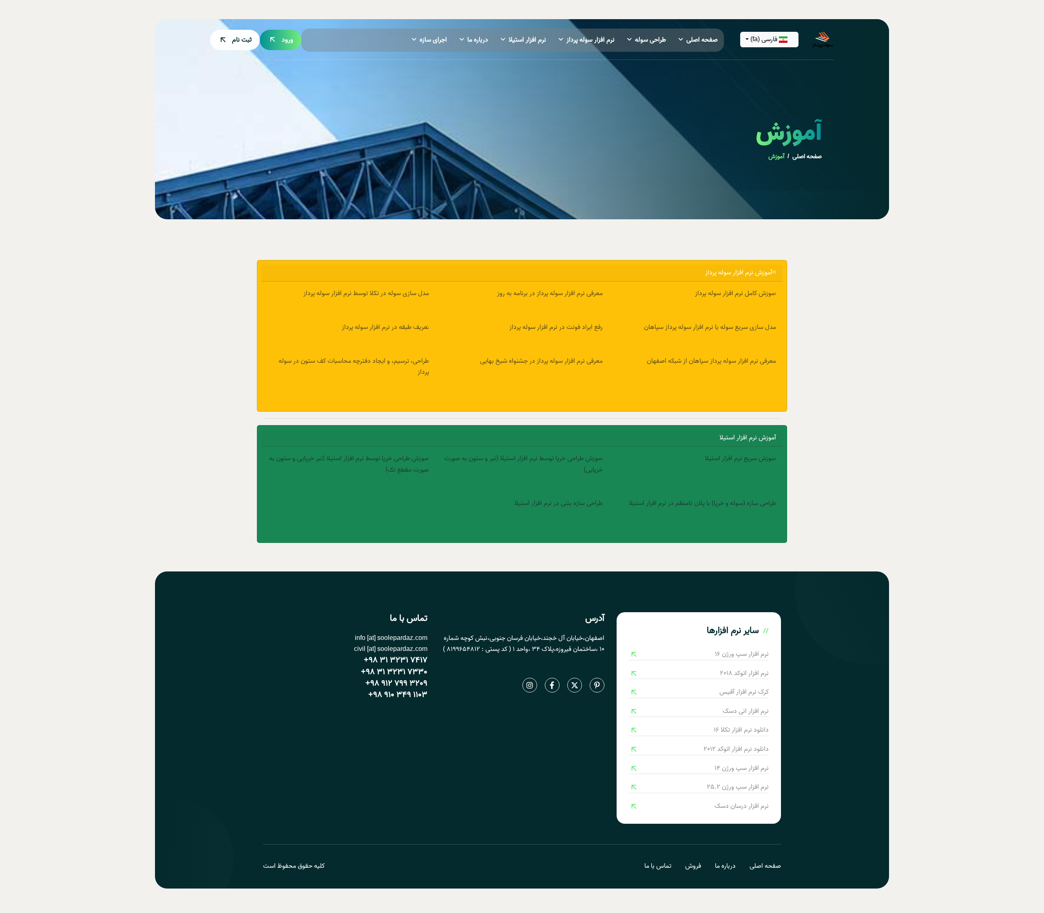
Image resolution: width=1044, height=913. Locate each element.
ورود (287, 40)
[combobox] (769, 39)
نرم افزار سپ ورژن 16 (742, 654)
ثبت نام (242, 40)
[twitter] (574, 685)
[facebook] (552, 685)
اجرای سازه (433, 40)
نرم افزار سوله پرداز (590, 40)
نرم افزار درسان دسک (741, 806)
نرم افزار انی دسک (746, 711)
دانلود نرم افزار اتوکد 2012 (736, 749)
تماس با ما (657, 866)
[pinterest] (597, 685)
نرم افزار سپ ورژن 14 (741, 768)
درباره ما (477, 40)
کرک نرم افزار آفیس (744, 692)
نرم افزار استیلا (527, 40)
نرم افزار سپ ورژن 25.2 (738, 787)
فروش (693, 866)
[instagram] (529, 685)
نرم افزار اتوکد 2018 (744, 673)
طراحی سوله (650, 40)
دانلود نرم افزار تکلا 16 (741, 730)
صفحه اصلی (702, 40)
